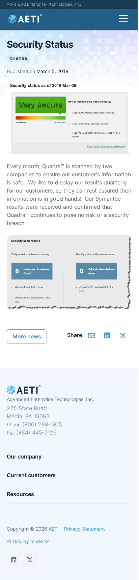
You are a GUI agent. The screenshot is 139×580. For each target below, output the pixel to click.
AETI (54, 529)
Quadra (18, 58)
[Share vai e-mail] (91, 335)
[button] (25, 541)
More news (26, 336)
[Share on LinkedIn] (107, 335)
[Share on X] (122, 335)
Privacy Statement (84, 529)
